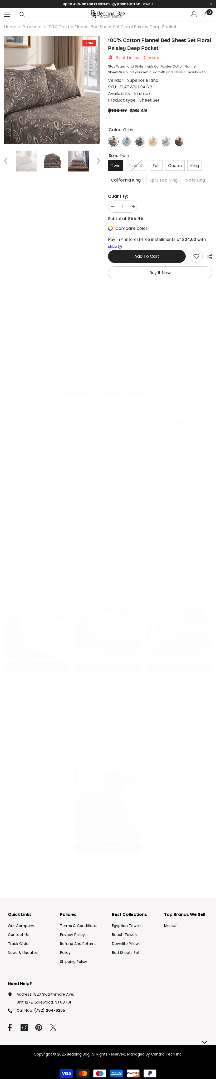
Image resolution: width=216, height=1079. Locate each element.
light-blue (148, 706)
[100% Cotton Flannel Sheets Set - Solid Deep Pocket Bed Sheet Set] (37, 625)
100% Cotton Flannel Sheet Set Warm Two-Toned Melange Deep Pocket (96, 689)
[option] (52, 90)
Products (31, 27)
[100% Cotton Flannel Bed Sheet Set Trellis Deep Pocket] (179, 625)
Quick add (37, 667)
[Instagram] (24, 1027)
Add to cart (146, 256)
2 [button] (104, 726)
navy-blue (92, 886)
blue (21, 711)
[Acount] (194, 14)
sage (163, 706)
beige (85, 716)
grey (156, 706)
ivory (14, 711)
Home (10, 27)
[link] (196, 256)
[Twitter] (53, 1027)
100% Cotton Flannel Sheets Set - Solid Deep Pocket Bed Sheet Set (25, 687)
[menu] (7, 14)
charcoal (28, 711)
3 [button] (111, 726)
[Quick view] (11, 611)
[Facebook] (9, 1027)
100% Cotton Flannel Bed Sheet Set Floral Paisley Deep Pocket (96, 864)
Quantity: (118, 196)
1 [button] (97, 726)
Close (211, 4)
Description (78, 393)
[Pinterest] (38, 1027)
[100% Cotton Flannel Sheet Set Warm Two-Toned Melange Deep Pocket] (108, 625)
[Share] (207, 256)
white (7, 711)
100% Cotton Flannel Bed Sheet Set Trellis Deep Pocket (167, 684)
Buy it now (160, 273)
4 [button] (118, 726)
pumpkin (170, 706)
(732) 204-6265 (49, 1010)
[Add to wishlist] (11, 599)
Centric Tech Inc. (166, 1054)
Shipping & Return (122, 393)
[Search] (22, 14)
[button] (5, 161)
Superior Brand (142, 80)
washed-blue (78, 716)
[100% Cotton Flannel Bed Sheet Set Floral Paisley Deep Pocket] (108, 805)
